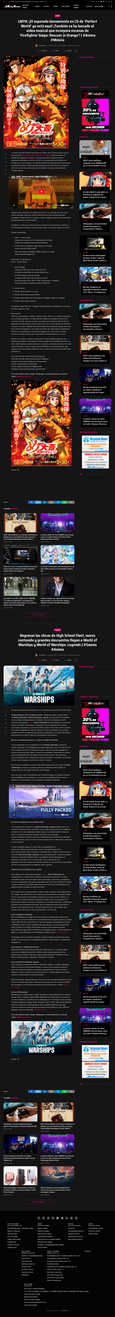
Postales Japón (94, 1231)
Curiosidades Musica (76, 1231)
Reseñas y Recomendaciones (32, 1255)
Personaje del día (28, 1264)
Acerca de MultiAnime (32, 1294)
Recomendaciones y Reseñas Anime (20, 1228)
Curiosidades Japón (95, 1228)
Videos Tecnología (54, 1280)
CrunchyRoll (12, 1234)
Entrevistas (26, 1266)
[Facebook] (6, 154)
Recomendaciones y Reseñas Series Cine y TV (63, 1255)
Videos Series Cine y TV (55, 1269)
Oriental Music (74, 1234)
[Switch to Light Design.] (109, 6)
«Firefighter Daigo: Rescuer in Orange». (35, 155)
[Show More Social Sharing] (76, 51)
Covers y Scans (13, 1245)
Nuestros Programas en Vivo (35, 1302)
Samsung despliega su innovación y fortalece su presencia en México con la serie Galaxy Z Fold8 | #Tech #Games (29, 1)
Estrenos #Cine (53, 1264)
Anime (57, 15)
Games (37, 6)
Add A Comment (39, 614)
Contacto (28, 1286)
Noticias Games (43, 1225)
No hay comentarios (74, 45)
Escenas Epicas (27, 1272)
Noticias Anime (26, 6)
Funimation (11, 1242)
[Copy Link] (6, 174)
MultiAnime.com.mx (24, 376)
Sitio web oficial (61, 932)
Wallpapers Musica (75, 1239)
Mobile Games (43, 1228)
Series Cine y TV (53, 1253)
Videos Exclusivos (28, 1253)
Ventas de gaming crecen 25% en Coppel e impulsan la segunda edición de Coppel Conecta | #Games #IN (95, 390)
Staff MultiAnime (30, 1305)
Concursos (26, 1258)
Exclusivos (65, 6)
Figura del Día (27, 1261)
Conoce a (71, 1228)
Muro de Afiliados (30, 1297)
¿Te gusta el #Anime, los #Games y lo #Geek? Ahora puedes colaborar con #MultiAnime (56, 1291)
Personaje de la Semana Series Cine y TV (62, 1266)
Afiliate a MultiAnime (32, 1299)
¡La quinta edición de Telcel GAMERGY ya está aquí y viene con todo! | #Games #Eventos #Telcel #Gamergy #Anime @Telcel (57, 537)
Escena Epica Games (45, 1242)
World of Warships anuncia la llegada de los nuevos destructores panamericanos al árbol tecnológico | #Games (55, 1190)
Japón (55, 6)
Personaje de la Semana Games (49, 1239)
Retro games (42, 1247)
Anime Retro (12, 1247)
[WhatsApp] (6, 170)
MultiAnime (99, 6)
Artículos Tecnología (55, 1277)
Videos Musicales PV (75, 1236)
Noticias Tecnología (55, 1275)
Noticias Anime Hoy (14, 1225)
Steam (30, 722)
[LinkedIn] (6, 162)
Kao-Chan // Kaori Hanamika (34, 1288)
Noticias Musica (74, 1225)
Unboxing (25, 1275)
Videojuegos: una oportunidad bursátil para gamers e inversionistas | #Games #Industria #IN (95, 226)
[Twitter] (6, 158)
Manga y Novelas (13, 1231)
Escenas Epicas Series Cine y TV (59, 1261)
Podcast (89, 6)
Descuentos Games (45, 1234)
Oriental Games (43, 1231)
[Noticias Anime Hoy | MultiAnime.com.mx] (12, 6)
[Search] (111, 6)
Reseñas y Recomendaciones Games (51, 1245)
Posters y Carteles (54, 1272)
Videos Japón (93, 1234)
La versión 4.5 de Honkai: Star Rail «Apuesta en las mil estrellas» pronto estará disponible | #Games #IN (57, 568)
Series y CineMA (76, 6)
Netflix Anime (12, 1236)
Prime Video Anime (14, 1239)
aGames (85, 221)
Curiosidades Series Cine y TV (58, 1258)
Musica (46, 6)
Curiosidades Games (45, 1236)
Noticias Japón (94, 1225)
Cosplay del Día (27, 1269)
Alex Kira (43, 45)
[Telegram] (6, 166)
